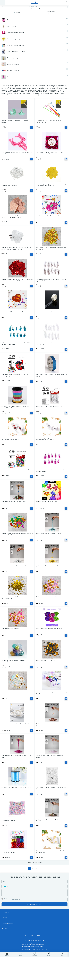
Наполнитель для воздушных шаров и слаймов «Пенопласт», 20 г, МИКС (14, 819)
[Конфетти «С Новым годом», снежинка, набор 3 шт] (17, 458)
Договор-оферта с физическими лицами (33, 946)
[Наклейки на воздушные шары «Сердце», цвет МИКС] (17, 299)
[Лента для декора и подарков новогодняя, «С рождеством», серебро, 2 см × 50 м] (51, 426)
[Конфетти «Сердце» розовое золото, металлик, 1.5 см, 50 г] (51, 712)
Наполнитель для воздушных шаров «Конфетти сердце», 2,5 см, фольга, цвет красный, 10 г (17, 280)
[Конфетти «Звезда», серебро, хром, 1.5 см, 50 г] (17, 553)
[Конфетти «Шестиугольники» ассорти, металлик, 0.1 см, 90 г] (51, 807)
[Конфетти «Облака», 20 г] (17, 680)
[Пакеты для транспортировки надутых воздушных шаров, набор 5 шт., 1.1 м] (17, 649)
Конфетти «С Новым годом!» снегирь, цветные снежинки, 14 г (15, 375)
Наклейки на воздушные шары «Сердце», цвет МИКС (16, 311)
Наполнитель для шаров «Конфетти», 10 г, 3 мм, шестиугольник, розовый (49, 153)
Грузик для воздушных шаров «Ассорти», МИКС (49, 628)
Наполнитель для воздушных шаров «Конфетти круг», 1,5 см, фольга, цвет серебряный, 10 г (16, 248)
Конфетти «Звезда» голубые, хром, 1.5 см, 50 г (49, 533)
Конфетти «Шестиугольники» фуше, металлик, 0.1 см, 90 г (17, 756)
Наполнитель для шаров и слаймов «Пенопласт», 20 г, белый (51, 788)
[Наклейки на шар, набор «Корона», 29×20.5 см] (51, 204)
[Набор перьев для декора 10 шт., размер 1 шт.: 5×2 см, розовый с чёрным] (51, 458)
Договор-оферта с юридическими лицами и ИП (34, 949)
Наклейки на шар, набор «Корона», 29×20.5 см (49, 216)
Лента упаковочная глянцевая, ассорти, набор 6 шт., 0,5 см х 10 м (51, 692)
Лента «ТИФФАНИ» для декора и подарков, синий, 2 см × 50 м (51, 375)
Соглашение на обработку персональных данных (34, 942)
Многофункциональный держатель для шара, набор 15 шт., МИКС (17, 153)
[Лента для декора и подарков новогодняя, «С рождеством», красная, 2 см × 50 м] (17, 426)
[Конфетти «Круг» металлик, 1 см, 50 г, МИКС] (17, 490)
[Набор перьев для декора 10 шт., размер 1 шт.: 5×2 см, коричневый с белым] (51, 268)
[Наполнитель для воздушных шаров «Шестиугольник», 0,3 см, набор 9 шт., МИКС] (17, 839)
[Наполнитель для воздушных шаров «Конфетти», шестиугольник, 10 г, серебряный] (17, 172)
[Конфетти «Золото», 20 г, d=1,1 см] (51, 649)
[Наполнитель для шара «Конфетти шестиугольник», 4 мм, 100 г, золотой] (17, 585)
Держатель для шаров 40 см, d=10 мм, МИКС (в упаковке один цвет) (49, 121)
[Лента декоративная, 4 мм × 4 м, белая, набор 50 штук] (17, 712)
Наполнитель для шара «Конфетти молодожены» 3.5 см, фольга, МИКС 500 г (17, 534)
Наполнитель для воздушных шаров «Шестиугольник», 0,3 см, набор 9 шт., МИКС (17, 851)
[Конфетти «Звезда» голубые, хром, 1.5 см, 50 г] (51, 522)
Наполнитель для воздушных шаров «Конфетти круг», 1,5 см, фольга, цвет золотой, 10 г (51, 184)
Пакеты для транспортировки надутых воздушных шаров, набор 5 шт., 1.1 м (15, 661)
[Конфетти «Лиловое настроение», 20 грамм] (51, 585)
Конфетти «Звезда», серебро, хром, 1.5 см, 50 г (15, 565)
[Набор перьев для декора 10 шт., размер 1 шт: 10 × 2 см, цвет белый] (51, 331)
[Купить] (31, 127)
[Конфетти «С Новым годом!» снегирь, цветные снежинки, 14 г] (17, 363)
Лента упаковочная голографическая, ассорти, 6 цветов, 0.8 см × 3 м (15, 407)
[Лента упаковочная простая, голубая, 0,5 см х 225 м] (17, 776)
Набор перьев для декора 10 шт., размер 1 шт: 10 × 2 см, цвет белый (50, 343)
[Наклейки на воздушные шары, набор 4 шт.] (51, 490)
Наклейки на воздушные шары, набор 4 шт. (48, 501)
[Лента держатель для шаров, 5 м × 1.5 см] (51, 299)
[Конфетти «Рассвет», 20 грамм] (17, 617)
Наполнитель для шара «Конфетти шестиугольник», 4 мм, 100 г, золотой (16, 597)
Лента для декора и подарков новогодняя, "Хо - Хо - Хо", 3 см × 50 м (50, 851)
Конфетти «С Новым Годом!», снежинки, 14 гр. (49, 406)
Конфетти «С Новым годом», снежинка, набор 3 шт (16, 470)
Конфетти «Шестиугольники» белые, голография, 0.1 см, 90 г (51, 756)
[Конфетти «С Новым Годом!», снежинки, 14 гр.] (51, 395)
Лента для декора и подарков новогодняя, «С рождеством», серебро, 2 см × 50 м (48, 438)
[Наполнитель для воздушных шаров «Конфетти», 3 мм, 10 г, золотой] (51, 236)
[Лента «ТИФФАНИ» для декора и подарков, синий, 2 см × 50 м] (51, 363)
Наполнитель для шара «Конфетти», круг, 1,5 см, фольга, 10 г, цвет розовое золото (15, 216)
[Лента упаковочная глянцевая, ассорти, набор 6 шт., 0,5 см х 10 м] (51, 680)
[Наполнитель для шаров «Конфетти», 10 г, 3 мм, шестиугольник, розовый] (51, 141)
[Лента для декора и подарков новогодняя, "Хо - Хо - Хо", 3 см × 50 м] (51, 839)
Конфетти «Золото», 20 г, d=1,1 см (45, 660)
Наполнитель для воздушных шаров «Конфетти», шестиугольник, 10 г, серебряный (15, 184)
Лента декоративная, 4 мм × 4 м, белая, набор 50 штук (17, 724)
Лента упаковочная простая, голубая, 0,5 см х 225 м (16, 787)
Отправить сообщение (34, 904)
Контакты (4, 928)
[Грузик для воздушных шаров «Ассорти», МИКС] (51, 617)
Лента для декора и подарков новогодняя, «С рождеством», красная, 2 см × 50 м (14, 438)
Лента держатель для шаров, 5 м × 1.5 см (47, 311)
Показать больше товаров (35, 862)
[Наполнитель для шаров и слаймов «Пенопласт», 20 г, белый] (51, 776)
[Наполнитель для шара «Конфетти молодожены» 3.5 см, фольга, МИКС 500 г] (17, 522)
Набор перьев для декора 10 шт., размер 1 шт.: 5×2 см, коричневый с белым (51, 280)
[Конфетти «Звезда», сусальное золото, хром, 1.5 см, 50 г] (51, 553)
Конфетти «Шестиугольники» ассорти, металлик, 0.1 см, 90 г (50, 819)
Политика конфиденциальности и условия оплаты (34, 944)
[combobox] (5, 886)
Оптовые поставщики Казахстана (34, 940)
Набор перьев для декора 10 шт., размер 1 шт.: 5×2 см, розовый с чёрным (51, 470)
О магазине (5, 912)
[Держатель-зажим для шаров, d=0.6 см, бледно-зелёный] (17, 109)
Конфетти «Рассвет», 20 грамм (10, 628)
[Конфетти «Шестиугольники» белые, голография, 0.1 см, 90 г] (51, 744)
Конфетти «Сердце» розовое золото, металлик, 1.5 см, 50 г (51, 724)
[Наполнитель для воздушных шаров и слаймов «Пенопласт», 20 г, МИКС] (17, 807)
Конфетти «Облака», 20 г (9, 692)
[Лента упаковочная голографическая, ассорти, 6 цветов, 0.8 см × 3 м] (17, 395)
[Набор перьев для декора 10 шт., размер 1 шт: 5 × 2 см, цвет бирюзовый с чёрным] (17, 331)
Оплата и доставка (7, 923)
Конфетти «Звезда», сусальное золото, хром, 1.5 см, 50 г (51, 565)
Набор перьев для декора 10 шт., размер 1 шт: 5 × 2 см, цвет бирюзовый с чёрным (17, 343)
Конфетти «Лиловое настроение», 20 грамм (48, 597)
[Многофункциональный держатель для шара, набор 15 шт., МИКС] (17, 141)
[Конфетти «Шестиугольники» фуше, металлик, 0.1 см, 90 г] (17, 744)
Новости (4, 917)
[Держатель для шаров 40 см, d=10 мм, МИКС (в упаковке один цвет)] (51, 109)
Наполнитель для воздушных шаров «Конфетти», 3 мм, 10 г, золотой (51, 248)
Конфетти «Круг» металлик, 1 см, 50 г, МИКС (14, 501)
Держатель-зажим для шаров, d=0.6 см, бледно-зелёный (15, 121)
